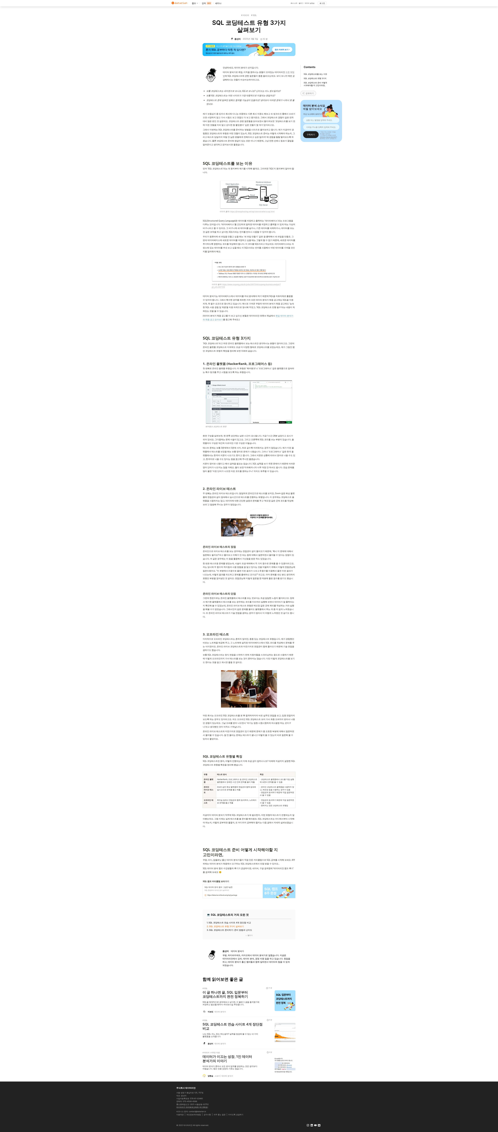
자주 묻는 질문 (220, 1114)
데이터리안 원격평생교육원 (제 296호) (192, 1107)
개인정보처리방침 (193, 1114)
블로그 (301, 3)
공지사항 (207, 1114)
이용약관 (180, 1114)
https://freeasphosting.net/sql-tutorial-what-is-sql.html (252, 211)
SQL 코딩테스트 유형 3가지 (315, 78)
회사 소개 (294, 3)
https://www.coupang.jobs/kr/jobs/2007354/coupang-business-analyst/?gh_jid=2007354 (246, 285)
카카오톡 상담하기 (235, 1114)
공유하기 (310, 93)
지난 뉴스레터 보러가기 (313, 114)
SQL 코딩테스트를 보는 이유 (315, 74)
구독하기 (311, 134)
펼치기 (250, 935)
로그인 (322, 3)
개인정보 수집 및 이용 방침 (328, 137)
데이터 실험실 (309, 3)
